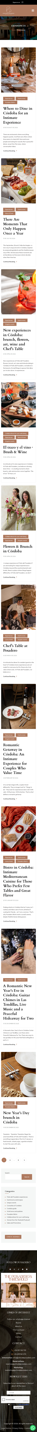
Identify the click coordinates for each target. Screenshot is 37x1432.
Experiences (9, 98)
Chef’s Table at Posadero (15, 648)
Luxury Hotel (9, 639)
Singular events (9, 324)
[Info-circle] (26, 1269)
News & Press (9, 213)
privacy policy (24, 1404)
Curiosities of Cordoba (14, 1206)
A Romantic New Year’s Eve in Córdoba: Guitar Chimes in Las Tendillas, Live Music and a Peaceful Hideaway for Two (18, 1002)
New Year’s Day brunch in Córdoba (16, 1118)
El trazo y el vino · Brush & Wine (18, 449)
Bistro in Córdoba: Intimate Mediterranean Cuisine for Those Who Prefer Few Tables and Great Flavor (18, 881)
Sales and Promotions (14, 1223)
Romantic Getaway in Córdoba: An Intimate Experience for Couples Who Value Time (15, 759)
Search (7, 1173)
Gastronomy (21, 98)
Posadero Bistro (10, 102)
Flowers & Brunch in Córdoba (17, 549)
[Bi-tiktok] (18, 1269)
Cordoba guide (12, 1208)
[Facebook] (10, 1269)
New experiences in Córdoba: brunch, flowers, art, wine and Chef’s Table (17, 339)
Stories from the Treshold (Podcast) (18, 1220)
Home (14, 30)
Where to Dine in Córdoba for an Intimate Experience (17, 115)
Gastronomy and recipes (15, 1200)
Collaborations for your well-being (15, 433)
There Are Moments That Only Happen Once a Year (15, 226)
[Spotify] (22, 1269)
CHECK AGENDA (13, 1237)
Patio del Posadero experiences (17, 1197)
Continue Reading (9, 151)
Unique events (11, 1203)
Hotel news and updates (15, 1211)
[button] (33, 1428)
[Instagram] (14, 1269)
